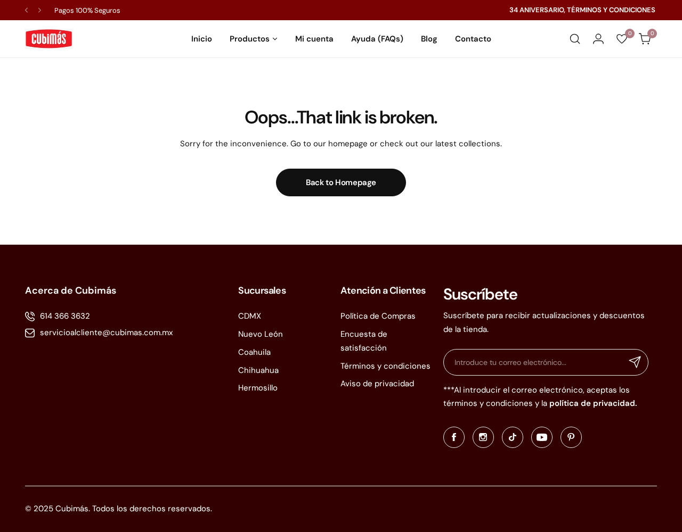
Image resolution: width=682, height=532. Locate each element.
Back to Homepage (341, 182)
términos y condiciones (488, 403)
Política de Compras (378, 316)
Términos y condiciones (385, 366)
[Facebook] (454, 437)
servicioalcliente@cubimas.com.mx (106, 332)
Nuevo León (260, 334)
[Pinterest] (571, 437)
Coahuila (254, 352)
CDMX (249, 316)
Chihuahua (258, 370)
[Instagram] (483, 437)
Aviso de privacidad (377, 383)
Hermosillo (258, 388)
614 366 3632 (65, 316)
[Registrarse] (635, 362)
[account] (598, 39)
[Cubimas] (49, 39)
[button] (26, 10)
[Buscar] (575, 39)
